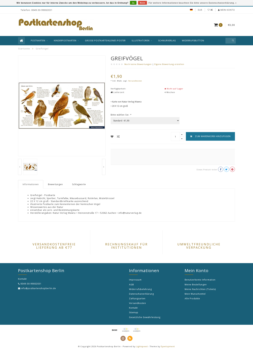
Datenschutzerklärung (141, 293)
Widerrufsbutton (193, 40)
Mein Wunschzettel (195, 293)
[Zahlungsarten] (114, 330)
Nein (142, 3)
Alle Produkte (192, 298)
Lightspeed (142, 346)
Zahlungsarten (137, 298)
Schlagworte (79, 184)
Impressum (135, 279)
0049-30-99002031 (30, 283)
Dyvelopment (168, 346)
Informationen (31, 184)
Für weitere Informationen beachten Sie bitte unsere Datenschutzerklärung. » (193, 3)
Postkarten (38, 40)
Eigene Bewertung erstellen (169, 64)
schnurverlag (167, 40)
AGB (131, 284)
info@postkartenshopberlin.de (38, 288)
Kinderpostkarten (65, 40)
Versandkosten (135, 81)
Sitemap (133, 312)
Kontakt (133, 307)
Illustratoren (141, 40)
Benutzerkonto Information (200, 279)
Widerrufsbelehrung (140, 289)
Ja (133, 3)
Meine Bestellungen (196, 284)
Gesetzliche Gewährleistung (144, 317)
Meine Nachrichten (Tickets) (200, 289)
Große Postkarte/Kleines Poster (105, 40)
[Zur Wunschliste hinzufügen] (112, 136)
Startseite (24, 48)
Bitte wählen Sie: (121, 114)
